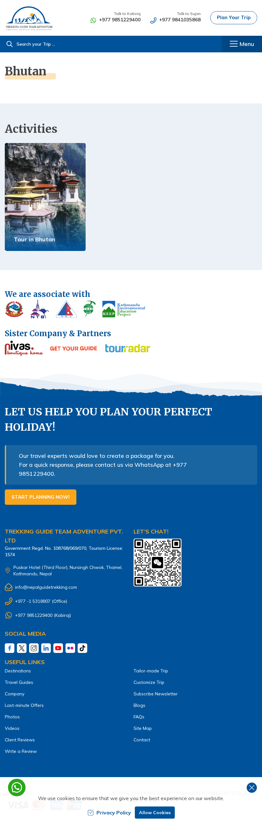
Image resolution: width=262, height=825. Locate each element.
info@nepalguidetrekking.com (46, 587)
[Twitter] (22, 648)
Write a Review (21, 751)
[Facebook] (9, 648)
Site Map (143, 728)
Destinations (18, 671)
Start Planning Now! (41, 497)
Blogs (139, 705)
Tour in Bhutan (34, 239)
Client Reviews (20, 740)
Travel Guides (19, 682)
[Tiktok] (82, 648)
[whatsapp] (17, 787)
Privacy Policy (113, 812)
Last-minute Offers (24, 705)
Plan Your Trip (233, 17)
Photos (12, 717)
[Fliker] (70, 648)
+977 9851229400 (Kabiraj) (43, 615)
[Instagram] (34, 648)
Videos (12, 728)
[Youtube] (58, 648)
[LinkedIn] (46, 648)
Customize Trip (149, 682)
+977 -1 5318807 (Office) (41, 601)
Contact (142, 740)
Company (14, 694)
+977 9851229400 (120, 20)
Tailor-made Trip (151, 671)
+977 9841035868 (180, 20)
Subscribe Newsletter (156, 694)
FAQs (139, 717)
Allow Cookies (155, 812)
